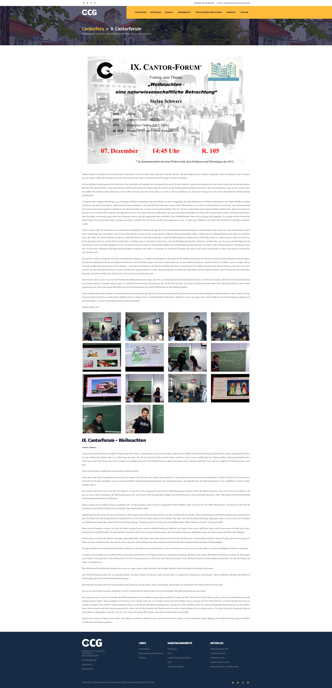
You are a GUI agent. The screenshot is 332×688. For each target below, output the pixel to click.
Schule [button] (168, 12)
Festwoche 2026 (217, 658)
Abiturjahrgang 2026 (219, 649)
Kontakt (231, 12)
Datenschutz (87, 669)
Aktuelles (155, 12)
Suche (245, 12)
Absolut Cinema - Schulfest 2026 (224, 666)
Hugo (151, 682)
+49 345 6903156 (204, 3)
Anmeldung (144, 649)
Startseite (140, 12)
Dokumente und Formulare (151, 653)
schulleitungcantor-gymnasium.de (233, 3)
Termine (142, 658)
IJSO (170, 653)
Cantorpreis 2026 (217, 653)
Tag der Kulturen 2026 (220, 662)
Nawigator (172, 649)
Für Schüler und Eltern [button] (208, 12)
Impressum (87, 664)
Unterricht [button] (184, 12)
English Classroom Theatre (179, 658)
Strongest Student (176, 666)
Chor (170, 662)
